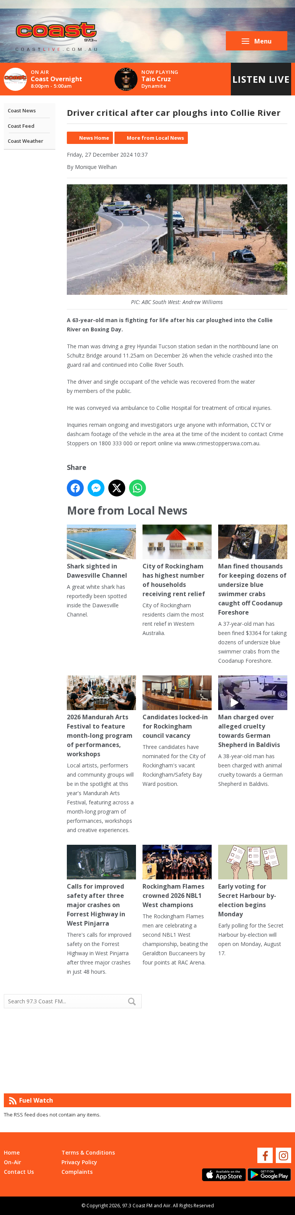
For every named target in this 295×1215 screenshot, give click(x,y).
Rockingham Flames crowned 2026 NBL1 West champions (173, 895)
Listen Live (261, 79)
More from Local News (155, 137)
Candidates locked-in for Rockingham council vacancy (175, 726)
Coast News (22, 110)
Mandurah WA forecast (219, 1078)
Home (12, 1152)
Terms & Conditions (88, 1152)
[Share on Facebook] (75, 488)
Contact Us (19, 1171)
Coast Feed (21, 125)
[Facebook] (265, 1155)
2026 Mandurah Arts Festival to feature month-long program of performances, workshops (100, 735)
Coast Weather (25, 140)
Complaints (77, 1171)
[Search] (135, 1001)
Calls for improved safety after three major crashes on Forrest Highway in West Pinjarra (96, 905)
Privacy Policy (79, 1162)
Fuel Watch (36, 1100)
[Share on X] (116, 488)
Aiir (167, 1205)
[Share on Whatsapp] (137, 488)
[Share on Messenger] (96, 488)
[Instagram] (283, 1155)
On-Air (12, 1162)
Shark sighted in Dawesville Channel (97, 571)
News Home (94, 137)
